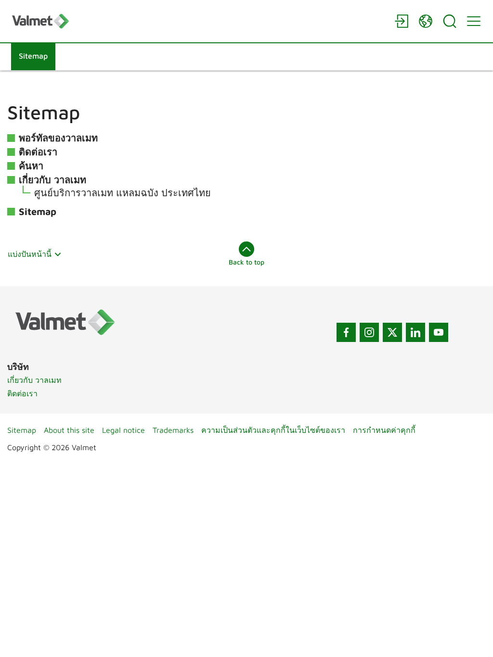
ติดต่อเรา (38, 151)
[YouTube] (438, 332)
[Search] (450, 21)
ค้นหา (31, 165)
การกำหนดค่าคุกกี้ (384, 430)
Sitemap (37, 211)
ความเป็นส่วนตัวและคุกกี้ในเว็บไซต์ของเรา (273, 430)
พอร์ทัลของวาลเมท (58, 137)
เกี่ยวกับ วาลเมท (52, 179)
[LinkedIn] (415, 332)
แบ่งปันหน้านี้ (30, 254)
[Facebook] (346, 332)
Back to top (246, 262)
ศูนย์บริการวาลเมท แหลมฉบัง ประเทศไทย (122, 192)
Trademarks (173, 430)
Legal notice (123, 430)
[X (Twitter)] (392, 332)
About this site (69, 430)
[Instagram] (369, 332)
